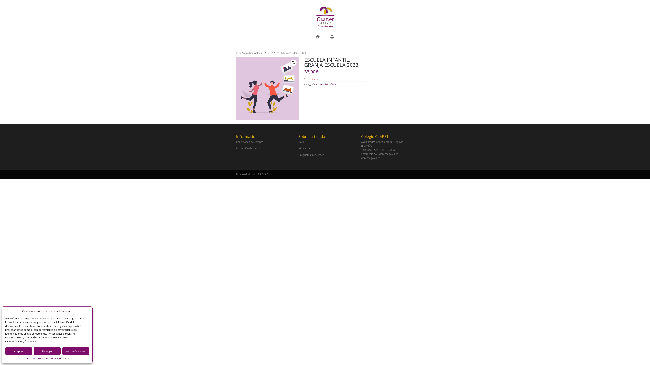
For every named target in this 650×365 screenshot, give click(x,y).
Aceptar (18, 351)
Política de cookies (33, 358)
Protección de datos (58, 358)
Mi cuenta (304, 148)
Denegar (47, 351)
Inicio (238, 52)
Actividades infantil (252, 52)
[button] (293, 63)
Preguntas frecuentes (311, 154)
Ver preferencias (75, 351)
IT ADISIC (262, 174)
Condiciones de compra (249, 141)
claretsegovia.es (370, 158)
